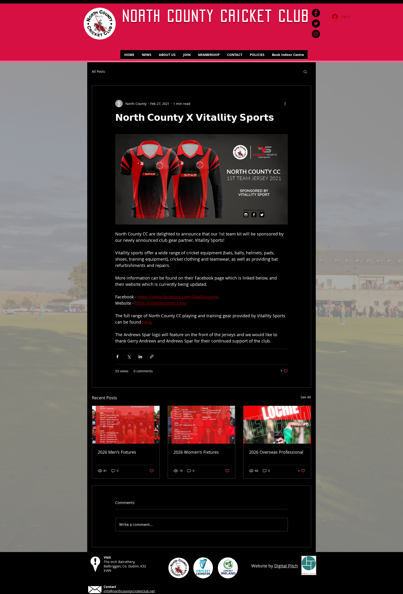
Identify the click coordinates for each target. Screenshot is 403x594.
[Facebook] (316, 13)
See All (306, 397)
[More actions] (285, 103)
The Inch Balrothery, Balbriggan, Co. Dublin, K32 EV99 (125, 566)
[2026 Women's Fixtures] (201, 425)
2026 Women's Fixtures (196, 452)
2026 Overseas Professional (276, 452)
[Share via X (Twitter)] (129, 356)
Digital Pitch (286, 566)
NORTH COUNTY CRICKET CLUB (216, 16)
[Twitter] (316, 23)
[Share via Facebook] (117, 356)
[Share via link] (151, 356)
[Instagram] (316, 34)
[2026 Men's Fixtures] (126, 425)
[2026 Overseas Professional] (277, 425)
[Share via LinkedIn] (140, 356)
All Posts (98, 72)
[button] (305, 71)
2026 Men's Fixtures (117, 452)
